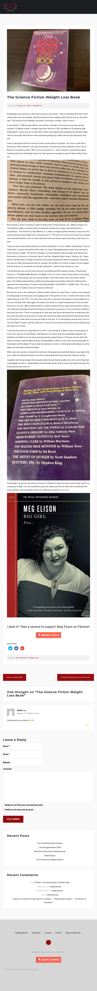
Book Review (21, 658)
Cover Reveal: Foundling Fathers (50, 860)
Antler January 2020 (14, 677)
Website (6, 762)
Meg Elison (37, 105)
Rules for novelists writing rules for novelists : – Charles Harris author (42, 899)
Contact (48, 933)
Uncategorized (33, 658)
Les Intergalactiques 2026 (50, 847)
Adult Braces (49, 856)
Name (6, 746)
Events (59, 933)
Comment (7, 769)
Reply (87, 725)
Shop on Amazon (73, 933)
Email (6, 754)
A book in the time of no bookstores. (75, 677)
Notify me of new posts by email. (19, 810)
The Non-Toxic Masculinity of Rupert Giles (52, 882)
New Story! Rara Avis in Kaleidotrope (49, 851)
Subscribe (36, 933)
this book (65, 490)
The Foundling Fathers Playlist (50, 843)
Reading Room (21, 933)
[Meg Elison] (10, 7)
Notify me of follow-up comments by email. (24, 805)
